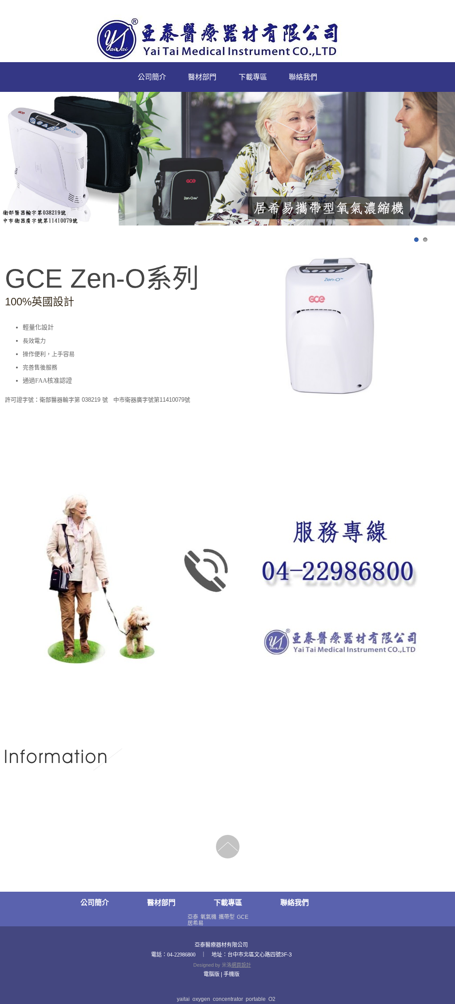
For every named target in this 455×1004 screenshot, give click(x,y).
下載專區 (253, 77)
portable (256, 999)
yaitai (183, 999)
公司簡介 (152, 77)
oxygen (201, 999)
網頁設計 (241, 965)
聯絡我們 (303, 77)
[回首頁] (228, 40)
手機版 (231, 974)
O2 (271, 999)
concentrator (228, 999)
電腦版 (212, 974)
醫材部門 (202, 77)
